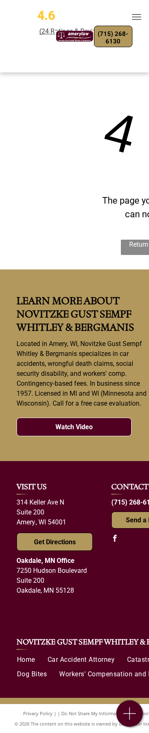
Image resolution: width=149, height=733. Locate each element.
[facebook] (114, 539)
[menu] (136, 17)
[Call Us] (130, 718)
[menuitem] (26, 660)
